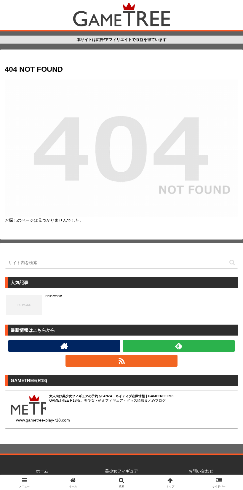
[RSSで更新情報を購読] (121, 361)
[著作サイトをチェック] (64, 346)
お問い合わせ (200, 471)
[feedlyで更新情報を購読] (179, 346)
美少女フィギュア (121, 471)
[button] (232, 262)
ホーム (42, 471)
